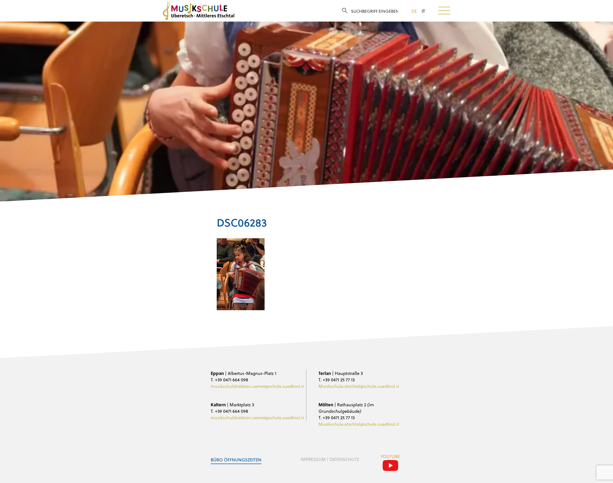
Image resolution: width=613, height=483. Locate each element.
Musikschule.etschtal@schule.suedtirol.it (358, 386)
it (423, 11)
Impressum (313, 459)
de (414, 11)
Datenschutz (344, 459)
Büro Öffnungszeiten (236, 459)
